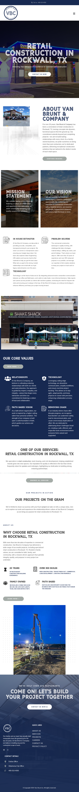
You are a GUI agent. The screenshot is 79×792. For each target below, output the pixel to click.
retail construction (24, 461)
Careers (36, 740)
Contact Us (37, 743)
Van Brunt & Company (64, 124)
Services (36, 734)
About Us (36, 731)
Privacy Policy (39, 746)
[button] (74, 14)
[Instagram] (7, 749)
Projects (36, 737)
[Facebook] (4, 749)
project (44, 507)
